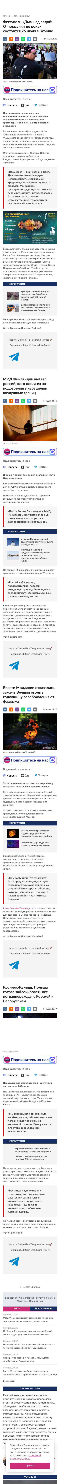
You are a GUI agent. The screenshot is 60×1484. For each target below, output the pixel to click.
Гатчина (6, 16)
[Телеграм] (36, 107)
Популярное (43, 1311)
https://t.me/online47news (36, 345)
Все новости (9, 1384)
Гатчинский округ (22, 16)
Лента (16, 1311)
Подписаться (36, 1304)
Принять (30, 1465)
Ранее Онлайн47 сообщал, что (19, 908)
